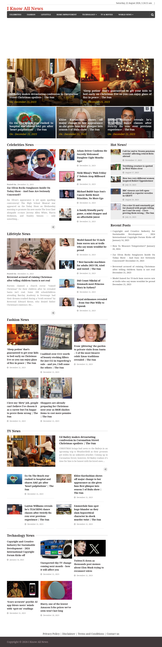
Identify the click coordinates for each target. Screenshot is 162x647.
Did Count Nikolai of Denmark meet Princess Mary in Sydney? (90, 284)
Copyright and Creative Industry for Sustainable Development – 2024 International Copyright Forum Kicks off (21, 548)
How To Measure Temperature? (129, 246)
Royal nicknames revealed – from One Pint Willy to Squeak (92, 303)
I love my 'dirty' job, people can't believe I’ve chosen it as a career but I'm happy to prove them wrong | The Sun (22, 409)
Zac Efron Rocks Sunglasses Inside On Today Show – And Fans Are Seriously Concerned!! (28, 191)
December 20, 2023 (51, 615)
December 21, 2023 (26, 184)
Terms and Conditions (91, 633)
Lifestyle (46, 14)
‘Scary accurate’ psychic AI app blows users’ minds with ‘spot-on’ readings (22, 605)
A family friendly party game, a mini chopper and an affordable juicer (92, 213)
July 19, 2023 (130, 185)
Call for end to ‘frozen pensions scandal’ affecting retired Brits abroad (139, 154)
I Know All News (25, 8)
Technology (88, 14)
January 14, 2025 (17, 560)
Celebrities (15, 14)
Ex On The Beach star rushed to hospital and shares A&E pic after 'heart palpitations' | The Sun (31, 126)
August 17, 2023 (132, 172)
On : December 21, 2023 (23, 134)
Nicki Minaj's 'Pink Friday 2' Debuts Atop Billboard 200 (91, 176)
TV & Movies (107, 14)
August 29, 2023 (132, 199)
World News (124, 14)
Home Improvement (67, 14)
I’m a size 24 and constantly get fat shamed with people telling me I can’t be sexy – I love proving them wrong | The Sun (138, 209)
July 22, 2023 (130, 217)
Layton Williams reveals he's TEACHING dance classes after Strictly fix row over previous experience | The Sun (129, 124)
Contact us (113, 633)
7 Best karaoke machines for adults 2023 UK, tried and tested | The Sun (91, 265)
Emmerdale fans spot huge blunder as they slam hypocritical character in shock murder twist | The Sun (87, 512)
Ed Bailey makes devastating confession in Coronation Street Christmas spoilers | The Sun (43, 95)
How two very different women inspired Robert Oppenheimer (138, 179)
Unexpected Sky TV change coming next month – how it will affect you (55, 566)
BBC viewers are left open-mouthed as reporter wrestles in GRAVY (138, 193)
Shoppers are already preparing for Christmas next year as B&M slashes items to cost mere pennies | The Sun (55, 409)
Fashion (31, 14)
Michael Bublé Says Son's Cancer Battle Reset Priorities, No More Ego (91, 195)
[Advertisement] (81, 37)
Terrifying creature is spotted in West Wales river (138, 167)
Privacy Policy (51, 633)
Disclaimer (68, 633)
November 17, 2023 (133, 160)
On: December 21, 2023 (22, 102)
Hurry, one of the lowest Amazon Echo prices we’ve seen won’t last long (55, 607)
